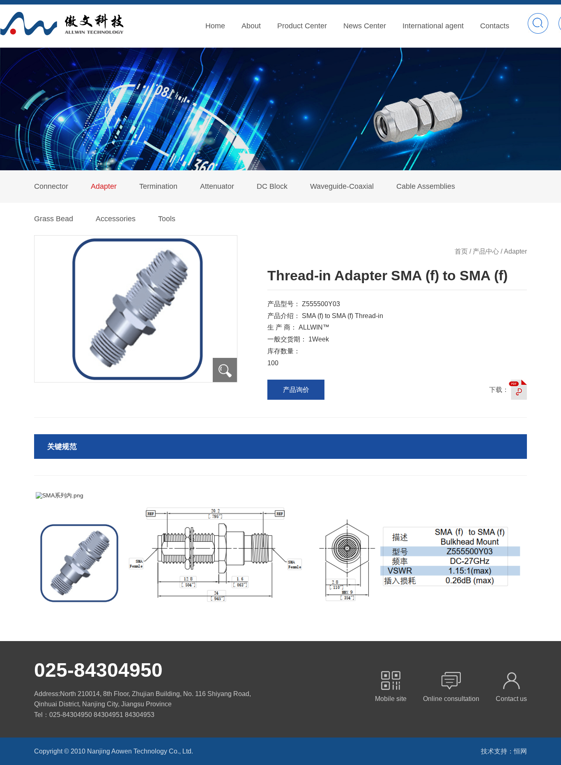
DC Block (272, 186)
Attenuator (217, 186)
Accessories (116, 219)
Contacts (494, 26)
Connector (51, 186)
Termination (158, 186)
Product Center (302, 26)
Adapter (104, 186)
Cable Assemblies (425, 186)
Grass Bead (53, 219)
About (251, 26)
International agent (433, 26)
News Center (364, 26)
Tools (166, 219)
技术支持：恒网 (504, 751)
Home (215, 26)
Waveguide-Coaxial (342, 186)
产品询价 (296, 389)
